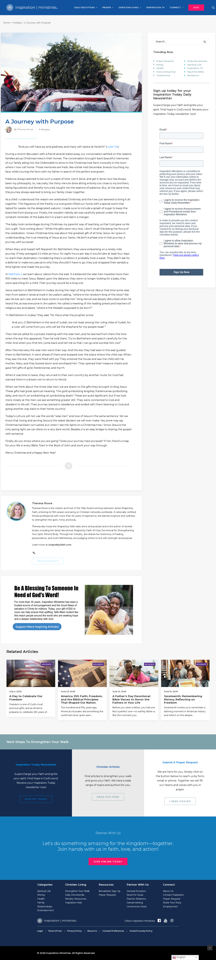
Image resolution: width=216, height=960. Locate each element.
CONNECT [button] (175, 7)
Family (41, 902)
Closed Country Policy (141, 931)
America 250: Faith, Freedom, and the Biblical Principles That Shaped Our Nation (81, 699)
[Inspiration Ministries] (32, 7)
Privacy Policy (74, 931)
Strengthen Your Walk (77, 891)
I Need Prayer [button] (180, 801)
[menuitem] (85, 7)
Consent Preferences (113, 931)
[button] (195, 7)
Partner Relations (136, 898)
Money (160, 64)
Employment (170, 906)
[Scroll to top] (210, 947)
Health (160, 68)
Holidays (17, 22)
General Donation (136, 891)
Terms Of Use (55, 931)
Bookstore (193, 75)
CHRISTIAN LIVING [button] (128, 7)
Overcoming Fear (166, 71)
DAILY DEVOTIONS (84, 7)
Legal (40, 931)
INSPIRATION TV (155, 7)
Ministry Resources (75, 898)
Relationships (44, 906)
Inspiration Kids (73, 902)
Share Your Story (172, 902)
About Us (168, 891)
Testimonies (163, 75)
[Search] (181, 41)
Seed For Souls (135, 894)
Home (6, 22)
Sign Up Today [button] (36, 799)
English (180, 957)
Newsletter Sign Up (109, 891)
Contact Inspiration (173, 894)
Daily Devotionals (197, 61)
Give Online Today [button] (108, 861)
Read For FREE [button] (108, 796)
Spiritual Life (194, 64)
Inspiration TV (195, 68)
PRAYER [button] (106, 7)
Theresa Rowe (25, 129)
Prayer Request (165, 61)
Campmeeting (135, 902)
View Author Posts (48, 561)
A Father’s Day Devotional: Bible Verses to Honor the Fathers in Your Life (131, 699)
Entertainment (45, 910)
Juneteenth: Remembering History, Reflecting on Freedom (183, 699)
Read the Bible (195, 71)
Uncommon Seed (136, 906)
